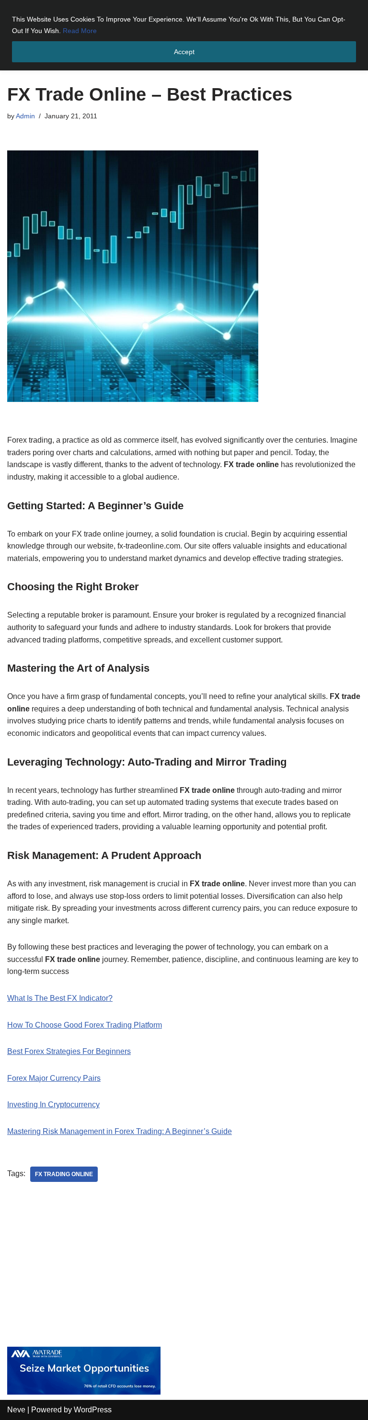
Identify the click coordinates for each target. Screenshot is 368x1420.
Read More (80, 30)
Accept (184, 52)
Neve (16, 1410)
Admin (25, 116)
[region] (184, 35)
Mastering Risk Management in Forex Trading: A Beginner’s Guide (119, 1131)
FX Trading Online (64, 1174)
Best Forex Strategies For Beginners (69, 1051)
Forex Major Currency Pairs (54, 1078)
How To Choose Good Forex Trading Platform (84, 1025)
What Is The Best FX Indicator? (60, 998)
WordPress (93, 1410)
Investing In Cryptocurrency (53, 1104)
